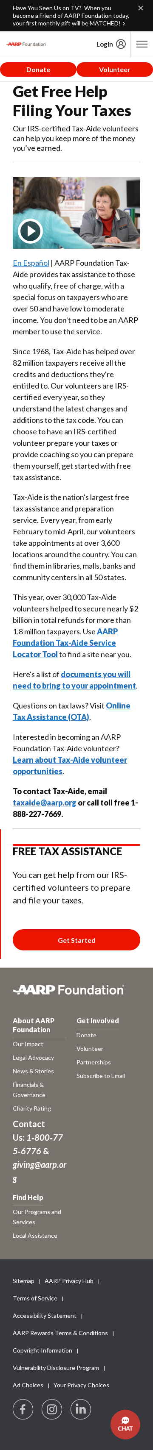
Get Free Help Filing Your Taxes (72, 100)
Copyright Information (42, 1350)
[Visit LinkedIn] (81, 1409)
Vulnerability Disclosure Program (56, 1367)
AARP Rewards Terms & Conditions (60, 1332)
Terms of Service (35, 1298)
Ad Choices (28, 1385)
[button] (125, 1424)
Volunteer (114, 69)
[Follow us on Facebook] (23, 1409)
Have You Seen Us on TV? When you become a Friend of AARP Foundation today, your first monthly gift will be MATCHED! (71, 15)
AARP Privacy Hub (69, 1280)
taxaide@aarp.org (44, 802)
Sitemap (23, 1280)
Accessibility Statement (44, 1315)
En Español (31, 262)
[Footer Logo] (76, 994)
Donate (38, 69)
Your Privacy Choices (81, 1385)
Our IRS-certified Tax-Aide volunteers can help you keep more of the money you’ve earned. (76, 138)
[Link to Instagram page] (52, 1409)
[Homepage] (26, 44)
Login (104, 44)
